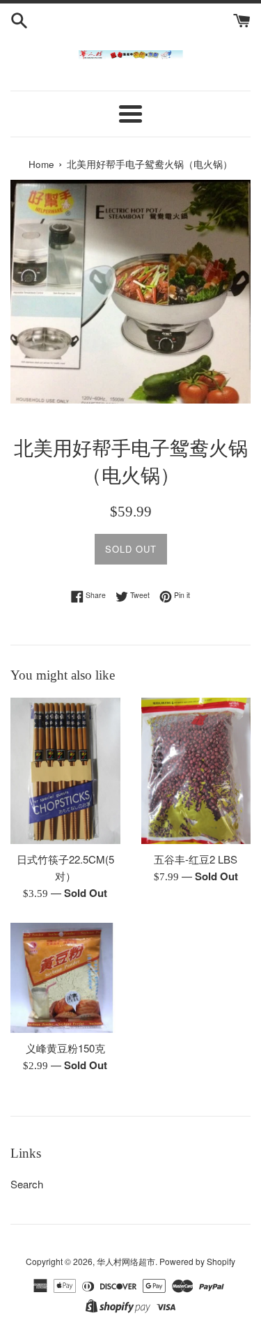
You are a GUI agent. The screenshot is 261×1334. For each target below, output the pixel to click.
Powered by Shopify (197, 1261)
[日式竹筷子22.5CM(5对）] (65, 771)
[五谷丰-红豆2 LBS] (196, 771)
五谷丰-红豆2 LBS (195, 859)
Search (26, 1183)
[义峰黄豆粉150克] (65, 978)
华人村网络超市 (126, 1261)
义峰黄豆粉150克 (65, 1048)
